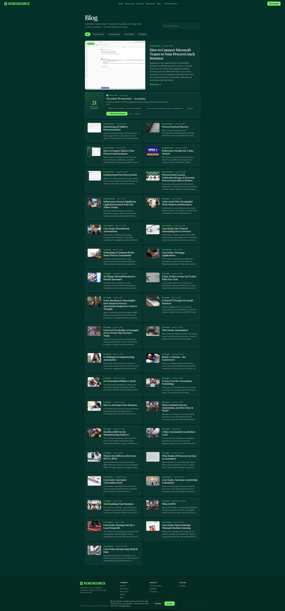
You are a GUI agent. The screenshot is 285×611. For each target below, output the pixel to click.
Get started (274, 4)
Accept (169, 603)
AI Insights (142, 34)
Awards (122, 594)
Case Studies (129, 34)
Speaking (140, 4)
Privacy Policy (125, 606)
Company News (114, 34)
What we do (129, 4)
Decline (158, 603)
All (88, 34)
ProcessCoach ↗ (171, 4)
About (120, 4)
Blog (159, 4)
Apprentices (150, 4)
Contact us (154, 592)
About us (123, 586)
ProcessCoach (98, 34)
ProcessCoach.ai (156, 586)
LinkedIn (182, 586)
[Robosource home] (17, 3)
